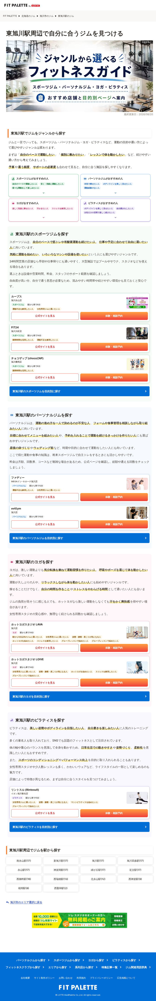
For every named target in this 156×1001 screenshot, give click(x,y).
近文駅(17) (135, 869)
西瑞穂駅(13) (61, 878)
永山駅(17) (24, 869)
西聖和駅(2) (61, 888)
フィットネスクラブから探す (23, 967)
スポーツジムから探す (67, 960)
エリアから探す (57, 967)
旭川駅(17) (98, 860)
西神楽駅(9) (135, 878)
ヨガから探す (96, 960)
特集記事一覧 (110, 967)
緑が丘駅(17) (98, 869)
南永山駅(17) (24, 860)
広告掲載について (126, 977)
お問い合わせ (65, 977)
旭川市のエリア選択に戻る (26, 902)
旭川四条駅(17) (135, 860)
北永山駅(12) (98, 878)
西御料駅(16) (24, 878)
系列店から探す (84, 967)
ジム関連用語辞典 (136, 967)
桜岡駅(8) (23, 888)
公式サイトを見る (45, 315)
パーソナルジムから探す (31, 960)
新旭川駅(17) (61, 860)
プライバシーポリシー (101, 977)
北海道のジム (28, 15)
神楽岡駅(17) (61, 869)
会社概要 (25, 977)
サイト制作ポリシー (44, 977)
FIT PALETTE (10, 15)
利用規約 (81, 977)
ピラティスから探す (124, 960)
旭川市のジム (46, 15)
